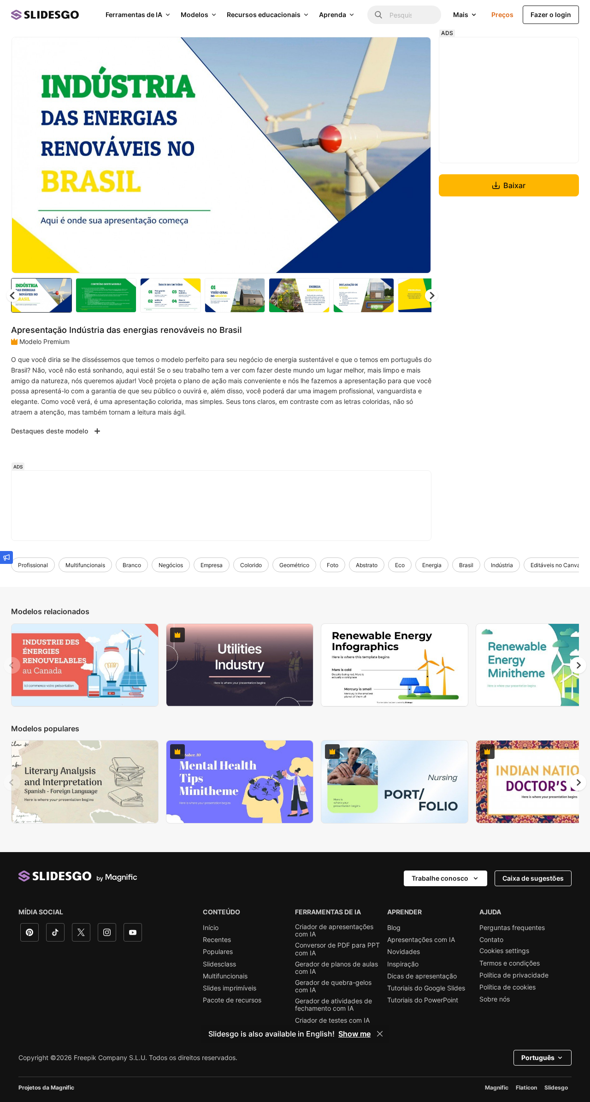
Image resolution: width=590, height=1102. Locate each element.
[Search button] (378, 15)
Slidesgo (556, 1087)
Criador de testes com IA (332, 1020)
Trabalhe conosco (440, 878)
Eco (400, 565)
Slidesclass (219, 964)
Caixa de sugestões (533, 878)
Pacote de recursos (232, 1000)
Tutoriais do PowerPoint (422, 1000)
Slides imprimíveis (229, 988)
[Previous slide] (12, 665)
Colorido (251, 565)
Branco (132, 565)
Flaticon (526, 1087)
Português (538, 1057)
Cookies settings (504, 950)
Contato (491, 939)
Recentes (217, 939)
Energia (432, 565)
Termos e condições (509, 963)
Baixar (514, 185)
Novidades (403, 951)
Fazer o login (551, 14)
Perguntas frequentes (512, 927)
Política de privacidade (514, 975)
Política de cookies (507, 987)
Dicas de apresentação (422, 976)
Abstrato (367, 565)
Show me (354, 1034)
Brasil (466, 565)
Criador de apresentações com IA (334, 930)
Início (210, 927)
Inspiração (403, 964)
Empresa (212, 565)
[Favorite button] (391, 51)
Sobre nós (494, 999)
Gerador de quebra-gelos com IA (333, 986)
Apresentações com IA (421, 939)
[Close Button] (380, 1033)
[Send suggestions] (6, 557)
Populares (218, 951)
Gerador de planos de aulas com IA (336, 967)
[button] (431, 295)
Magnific (496, 1087)
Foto (332, 565)
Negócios (171, 565)
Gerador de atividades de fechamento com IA (333, 1004)
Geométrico (294, 565)
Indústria (502, 565)
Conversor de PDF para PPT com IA (337, 949)
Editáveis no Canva (555, 565)
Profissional (33, 565)
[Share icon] (415, 51)
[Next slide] (417, 155)
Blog (394, 927)
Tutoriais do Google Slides (426, 988)
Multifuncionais (85, 565)
